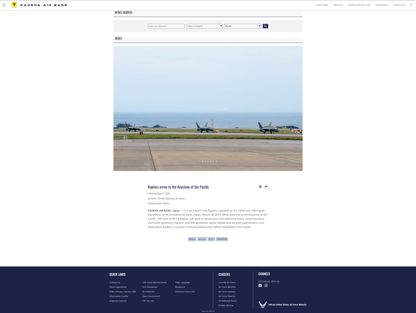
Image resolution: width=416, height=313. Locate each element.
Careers (224, 274)
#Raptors (192, 239)
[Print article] (260, 187)
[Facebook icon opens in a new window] (260, 285)
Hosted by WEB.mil (208, 311)
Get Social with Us (269, 281)
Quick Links (117, 274)
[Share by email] (266, 187)
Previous (122, 108)
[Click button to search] (265, 26)
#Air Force (202, 239)
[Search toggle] (410, 5)
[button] (3, 5)
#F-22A (211, 239)
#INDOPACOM (222, 239)
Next (293, 108)
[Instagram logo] (266, 285)
